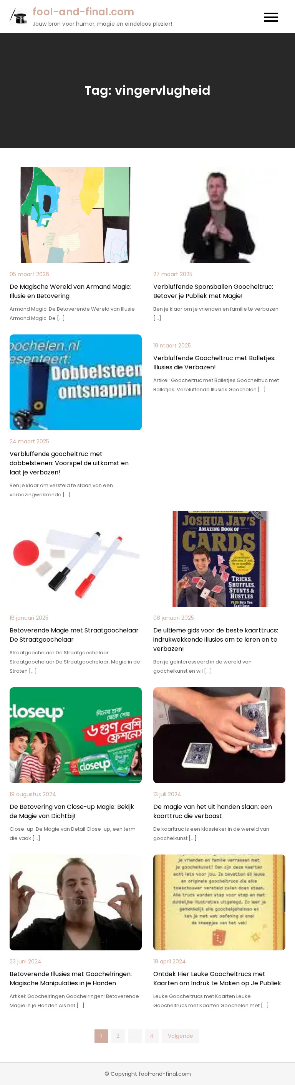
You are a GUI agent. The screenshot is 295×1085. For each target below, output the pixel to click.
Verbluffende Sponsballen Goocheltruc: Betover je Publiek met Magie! (213, 291)
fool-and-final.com (83, 12)
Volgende (180, 1036)
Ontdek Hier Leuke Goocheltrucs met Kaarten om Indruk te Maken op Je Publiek (217, 979)
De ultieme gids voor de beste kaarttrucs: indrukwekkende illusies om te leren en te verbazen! (215, 639)
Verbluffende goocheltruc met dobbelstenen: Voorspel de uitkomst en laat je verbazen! (69, 463)
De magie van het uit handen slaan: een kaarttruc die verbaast (212, 811)
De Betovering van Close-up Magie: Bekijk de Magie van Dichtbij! (72, 811)
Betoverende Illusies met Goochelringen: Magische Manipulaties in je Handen (71, 979)
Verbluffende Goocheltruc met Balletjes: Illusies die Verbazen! (214, 363)
